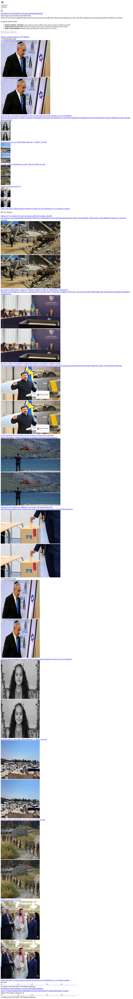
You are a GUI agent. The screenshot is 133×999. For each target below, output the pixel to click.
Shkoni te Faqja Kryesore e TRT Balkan (15, 37)
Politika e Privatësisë (47, 991)
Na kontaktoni (13, 991)
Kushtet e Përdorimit (32, 991)
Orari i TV (4, 991)
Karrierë (21, 991)
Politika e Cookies (61, 991)
